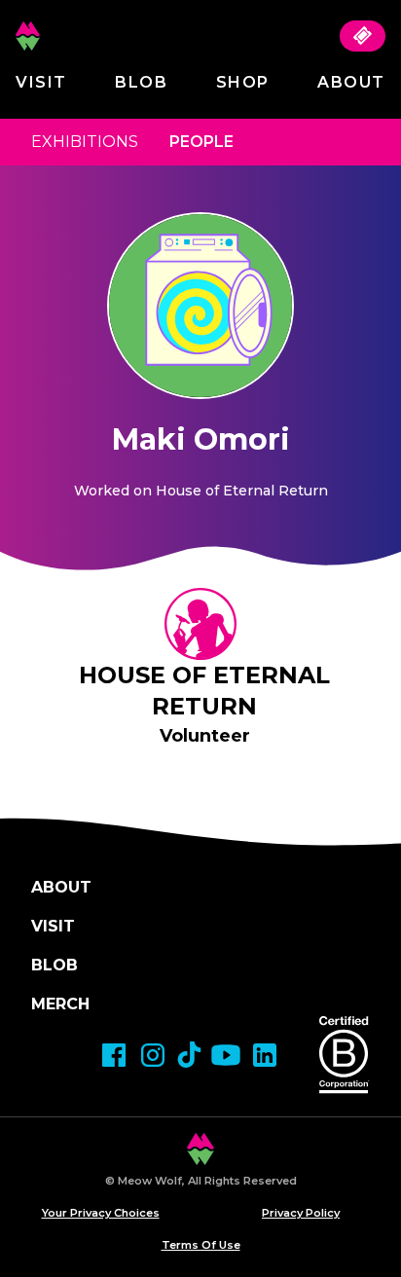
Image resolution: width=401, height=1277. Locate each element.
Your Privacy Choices (101, 1213)
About (351, 82)
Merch (60, 1004)
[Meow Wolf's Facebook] (113, 1055)
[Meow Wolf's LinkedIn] (264, 1055)
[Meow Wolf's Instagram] (152, 1055)
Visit (41, 82)
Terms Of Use (201, 1245)
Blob (141, 82)
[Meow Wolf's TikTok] (189, 1054)
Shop (243, 82)
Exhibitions (84, 141)
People (201, 141)
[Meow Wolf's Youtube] (225, 1055)
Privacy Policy (301, 1213)
